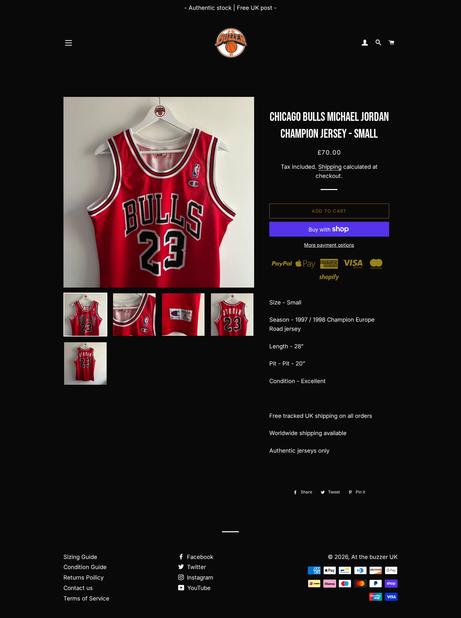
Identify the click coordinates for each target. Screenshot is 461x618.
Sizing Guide (80, 557)
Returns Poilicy (83, 577)
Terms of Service (86, 598)
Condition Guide (85, 567)
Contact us (78, 588)
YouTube (198, 588)
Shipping (330, 166)
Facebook (199, 557)
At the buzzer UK (374, 557)
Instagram (199, 577)
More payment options (329, 245)
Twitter (195, 567)
